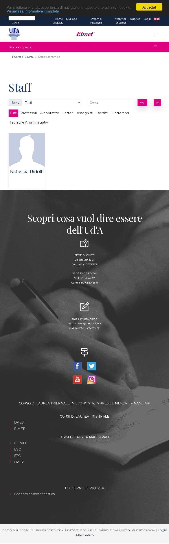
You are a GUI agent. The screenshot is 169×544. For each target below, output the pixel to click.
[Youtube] (77, 379)
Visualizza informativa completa (33, 11)
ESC (17, 449)
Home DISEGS (58, 20)
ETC (17, 456)
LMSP (19, 462)
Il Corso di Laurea (23, 56)
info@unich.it (88, 318)
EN (156, 19)
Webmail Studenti (121, 20)
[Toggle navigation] (155, 34)
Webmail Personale (96, 20)
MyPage (71, 18)
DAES (19, 422)
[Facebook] (77, 366)
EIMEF (19, 429)
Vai (142, 102)
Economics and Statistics (34, 494)
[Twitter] (92, 366)
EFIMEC (21, 443)
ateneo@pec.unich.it (88, 323)
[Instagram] (92, 379)
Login (147, 18)
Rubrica (135, 18)
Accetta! (149, 7)
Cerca (15, 22)
